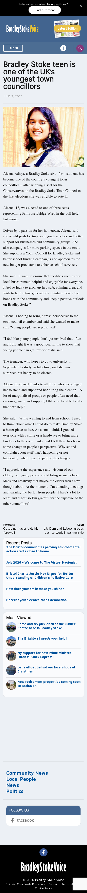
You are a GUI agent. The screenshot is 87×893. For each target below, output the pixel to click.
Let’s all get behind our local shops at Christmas (46, 669)
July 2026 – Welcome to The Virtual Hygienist (41, 562)
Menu (14, 48)
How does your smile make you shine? (35, 589)
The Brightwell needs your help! (42, 638)
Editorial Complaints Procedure (26, 884)
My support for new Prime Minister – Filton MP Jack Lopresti (45, 655)
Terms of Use (70, 884)
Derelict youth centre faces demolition (36, 600)
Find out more (45, 10)
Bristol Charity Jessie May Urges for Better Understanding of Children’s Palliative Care (40, 575)
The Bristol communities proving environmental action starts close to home (43, 549)
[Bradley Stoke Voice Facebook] (63, 48)
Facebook (25, 820)
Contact (54, 884)
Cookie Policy (43, 888)
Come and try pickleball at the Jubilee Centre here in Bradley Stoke (46, 626)
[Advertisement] (43, 725)
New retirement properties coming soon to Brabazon (49, 684)
